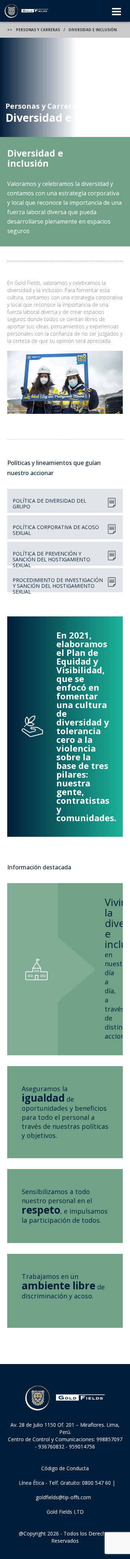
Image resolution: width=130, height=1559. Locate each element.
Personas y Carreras (38, 29)
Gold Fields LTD (65, 1511)
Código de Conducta (65, 1468)
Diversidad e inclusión (93, 29)
